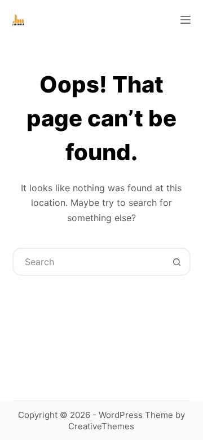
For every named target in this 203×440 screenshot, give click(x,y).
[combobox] (89, 262)
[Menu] (185, 20)
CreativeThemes (101, 426)
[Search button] (176, 262)
